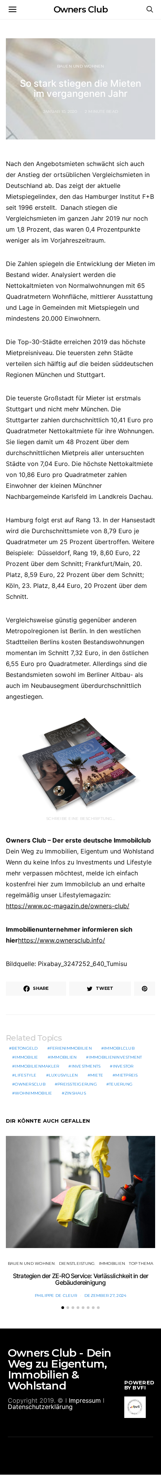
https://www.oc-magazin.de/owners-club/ (67, 906)
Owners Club (81, 9)
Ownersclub (30, 1084)
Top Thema (141, 1263)
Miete (96, 1075)
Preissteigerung (77, 1084)
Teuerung (120, 1084)
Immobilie (26, 1057)
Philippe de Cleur (56, 1295)
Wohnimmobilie (33, 1093)
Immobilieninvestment (115, 1057)
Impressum (85, 1400)
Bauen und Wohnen (80, 66)
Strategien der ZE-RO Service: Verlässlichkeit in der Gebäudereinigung (80, 1279)
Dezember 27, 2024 (105, 1295)
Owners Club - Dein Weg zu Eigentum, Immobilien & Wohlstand (59, 1369)
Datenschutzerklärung (40, 1407)
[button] (62, 1307)
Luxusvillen (63, 1075)
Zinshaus (75, 1093)
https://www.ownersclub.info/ (61, 940)
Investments (86, 1066)
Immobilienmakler (37, 1066)
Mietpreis (126, 1075)
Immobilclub (119, 1048)
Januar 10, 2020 (60, 111)
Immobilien (63, 1057)
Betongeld (25, 1048)
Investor (123, 1066)
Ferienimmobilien (71, 1048)
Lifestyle (25, 1075)
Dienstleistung (77, 1263)
